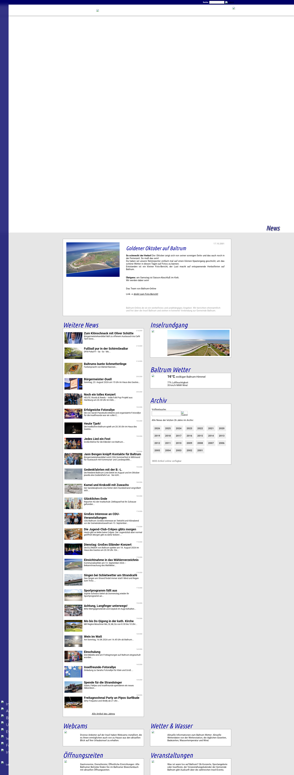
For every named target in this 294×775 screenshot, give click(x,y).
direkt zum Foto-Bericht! (146, 294)
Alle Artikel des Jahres (103, 713)
